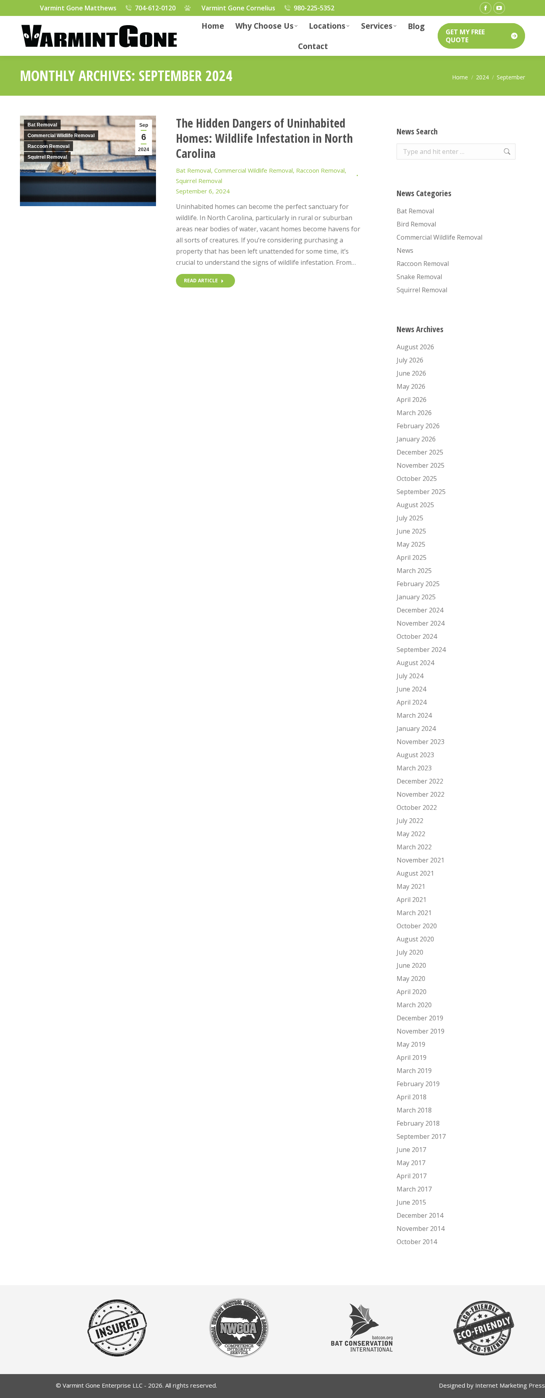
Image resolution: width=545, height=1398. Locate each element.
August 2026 (415, 347)
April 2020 (412, 991)
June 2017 (411, 1149)
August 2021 (415, 873)
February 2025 (418, 583)
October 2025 (417, 478)
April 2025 (412, 557)
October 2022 (417, 807)
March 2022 (414, 847)
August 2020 (415, 939)
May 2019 (411, 1044)
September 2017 (421, 1136)
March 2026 (414, 412)
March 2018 (414, 1110)
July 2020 (410, 952)
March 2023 (414, 768)
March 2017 (414, 1189)
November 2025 (420, 465)
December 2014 (420, 1215)
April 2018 (412, 1097)
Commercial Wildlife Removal (61, 135)
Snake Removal (419, 276)
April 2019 (412, 1057)
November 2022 (420, 794)
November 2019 (420, 1031)
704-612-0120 (155, 8)
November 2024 (420, 623)
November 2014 (420, 1228)
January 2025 (416, 597)
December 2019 (420, 1018)
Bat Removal (42, 125)
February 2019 (418, 1083)
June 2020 (411, 965)
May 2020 (411, 978)
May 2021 (411, 886)
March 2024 (414, 715)
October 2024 (417, 636)
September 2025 (421, 491)
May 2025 (411, 544)
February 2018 (418, 1123)
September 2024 (421, 649)
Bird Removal (416, 224)
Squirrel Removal (47, 157)
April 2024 (412, 702)
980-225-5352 (314, 8)
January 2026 (416, 439)
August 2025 (415, 504)
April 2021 (412, 899)
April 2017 (412, 1176)
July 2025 (410, 518)
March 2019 (414, 1070)
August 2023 (415, 754)
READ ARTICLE (201, 280)
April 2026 (412, 399)
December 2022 (420, 781)
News (405, 250)
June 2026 (411, 373)
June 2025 (411, 531)
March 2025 (414, 570)
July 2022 (410, 820)
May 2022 (411, 833)
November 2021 (420, 860)
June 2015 (411, 1202)
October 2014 (417, 1241)
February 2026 (418, 425)
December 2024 (420, 610)
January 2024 (416, 728)
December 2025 (420, 452)
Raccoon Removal (48, 146)
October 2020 (417, 925)
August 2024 (415, 662)
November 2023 (420, 741)
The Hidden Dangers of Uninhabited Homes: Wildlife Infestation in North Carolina (264, 138)
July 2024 (410, 675)
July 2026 (410, 360)
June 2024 (411, 689)
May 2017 (411, 1162)
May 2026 (411, 386)
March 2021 (414, 912)
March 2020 (414, 1004)
